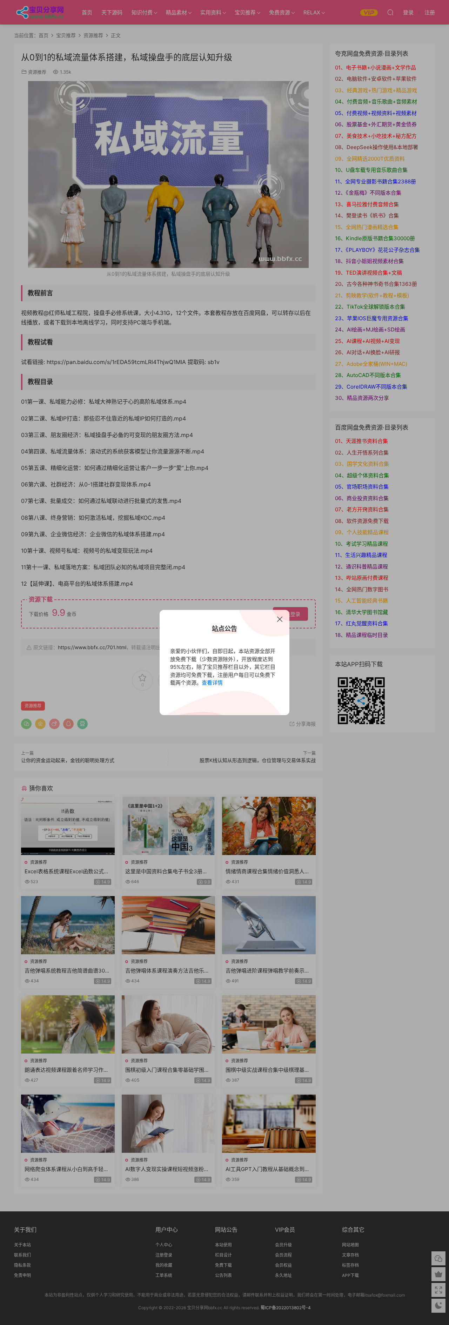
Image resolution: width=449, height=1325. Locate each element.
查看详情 (212, 682)
